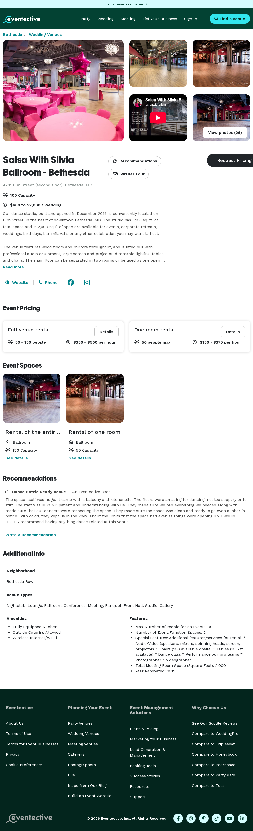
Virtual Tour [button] (132, 174)
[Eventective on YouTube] (229, 818)
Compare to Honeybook (214, 754)
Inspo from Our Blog (87, 785)
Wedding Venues (45, 34)
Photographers (82, 764)
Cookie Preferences (24, 764)
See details (16, 458)
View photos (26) (225, 132)
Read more (13, 267)
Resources (140, 786)
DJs (71, 775)
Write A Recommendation (30, 535)
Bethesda (12, 34)
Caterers (76, 754)
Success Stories (145, 776)
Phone (51, 282)
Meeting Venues (83, 744)
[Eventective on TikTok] (216, 818)
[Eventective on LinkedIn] (242, 818)
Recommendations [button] (137, 161)
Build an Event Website (89, 795)
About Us (15, 723)
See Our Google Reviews (215, 723)
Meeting (128, 18)
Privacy (13, 754)
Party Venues (80, 723)
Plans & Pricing (144, 728)
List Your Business (160, 18)
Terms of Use (18, 733)
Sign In (190, 18)
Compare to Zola (208, 785)
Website (19, 282)
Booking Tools (143, 765)
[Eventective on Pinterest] (204, 818)
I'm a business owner (125, 4)
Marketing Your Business (153, 739)
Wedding (105, 18)
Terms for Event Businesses (32, 744)
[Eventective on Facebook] (178, 818)
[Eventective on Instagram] (191, 818)
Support (138, 796)
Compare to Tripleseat (213, 744)
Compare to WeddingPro (215, 733)
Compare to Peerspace (213, 764)
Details (106, 331)
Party (85, 18)
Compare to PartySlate (213, 775)
